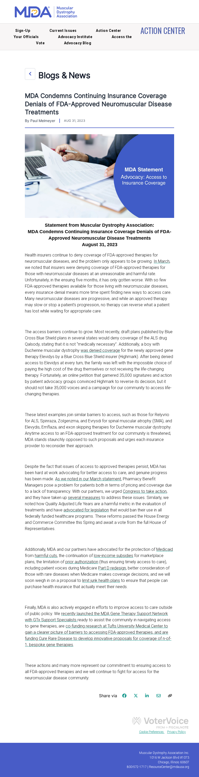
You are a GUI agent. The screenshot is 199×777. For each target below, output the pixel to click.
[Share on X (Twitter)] (136, 696)
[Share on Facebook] (124, 696)
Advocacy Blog (77, 43)
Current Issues (63, 30)
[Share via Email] (158, 696)
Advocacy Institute (75, 37)
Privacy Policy (176, 732)
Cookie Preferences (152, 732)
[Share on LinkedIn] (147, 696)
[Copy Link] (170, 696)
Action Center (108, 30)
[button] (30, 74)
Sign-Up (22, 30)
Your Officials (26, 37)
